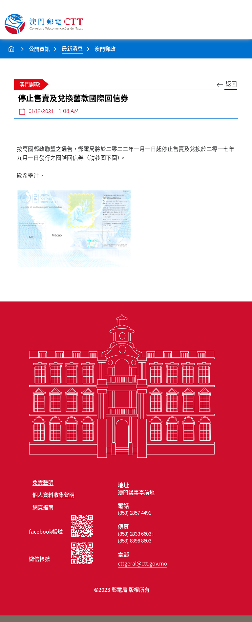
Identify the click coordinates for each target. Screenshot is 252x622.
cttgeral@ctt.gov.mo (142, 563)
